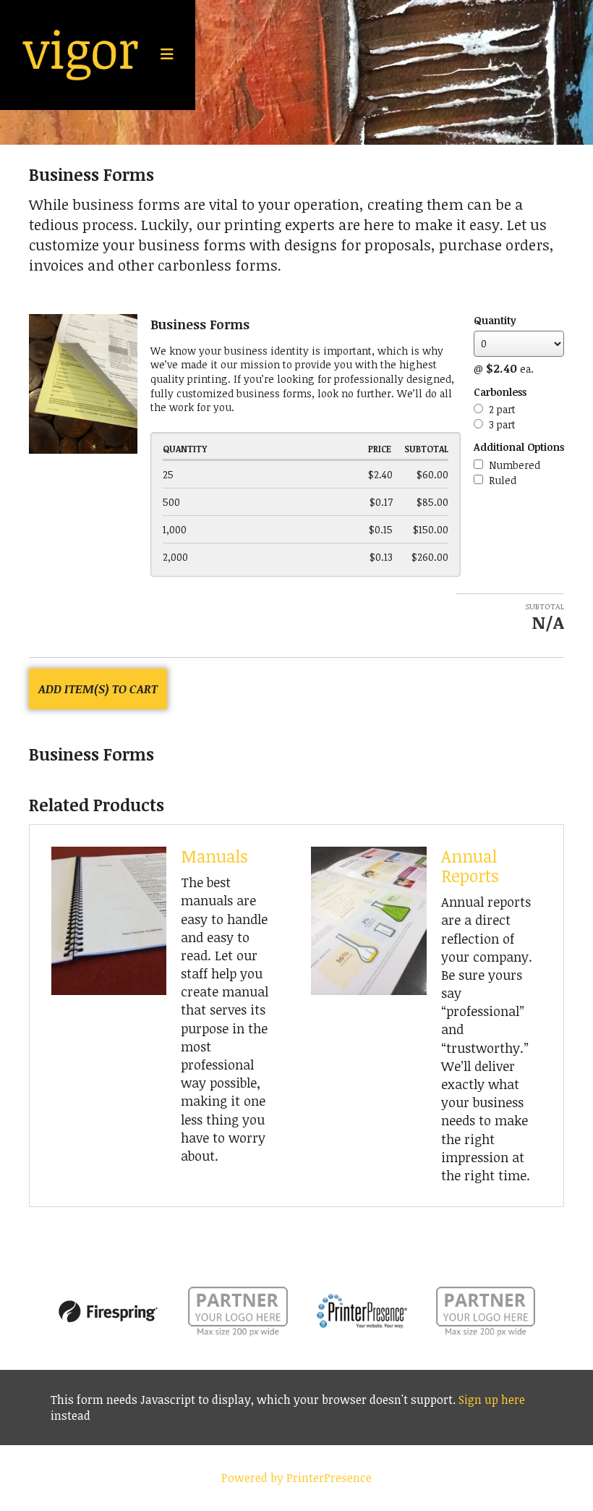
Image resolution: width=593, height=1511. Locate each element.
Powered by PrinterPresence (296, 1478)
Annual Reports (470, 866)
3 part (501, 424)
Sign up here (491, 1400)
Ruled (501, 480)
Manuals (214, 856)
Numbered (513, 465)
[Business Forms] (83, 382)
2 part (501, 409)
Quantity (495, 320)
